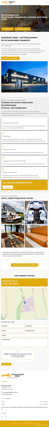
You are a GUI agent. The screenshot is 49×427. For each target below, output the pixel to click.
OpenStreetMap (44, 319)
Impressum (15, 423)
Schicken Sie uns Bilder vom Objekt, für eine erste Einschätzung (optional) (18, 355)
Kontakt (8, 187)
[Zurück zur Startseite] (8, 2)
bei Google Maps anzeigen (8, 322)
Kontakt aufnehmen (10, 58)
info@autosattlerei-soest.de (11, 392)
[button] (47, 2)
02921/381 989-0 (7, 394)
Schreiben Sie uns (23, 29)
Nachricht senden (6, 364)
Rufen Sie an (7, 29)
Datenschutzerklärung (29, 423)
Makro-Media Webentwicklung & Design (41, 425)
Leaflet (37, 319)
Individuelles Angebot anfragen (24, 265)
